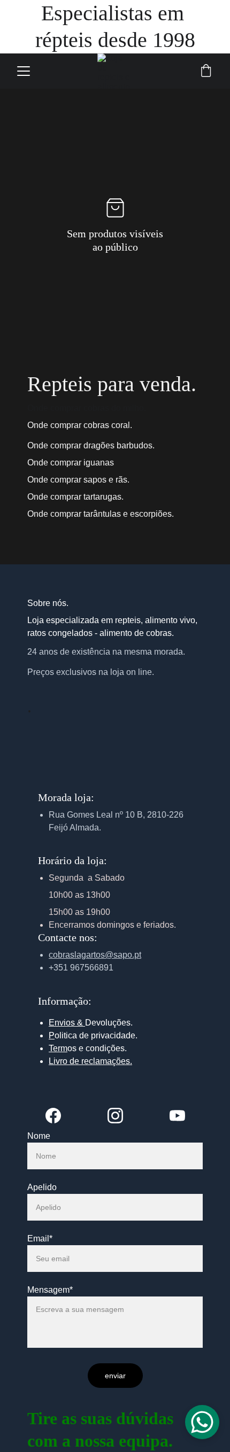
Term (58, 1048)
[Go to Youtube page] (177, 1115)
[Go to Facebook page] (58, 1115)
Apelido (42, 1187)
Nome (38, 1135)
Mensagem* (50, 1289)
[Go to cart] (206, 71)
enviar (115, 1375)
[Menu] (23, 71)
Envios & (67, 1022)
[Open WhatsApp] (202, 1422)
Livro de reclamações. (90, 1061)
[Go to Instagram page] (121, 1115)
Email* (39, 1238)
